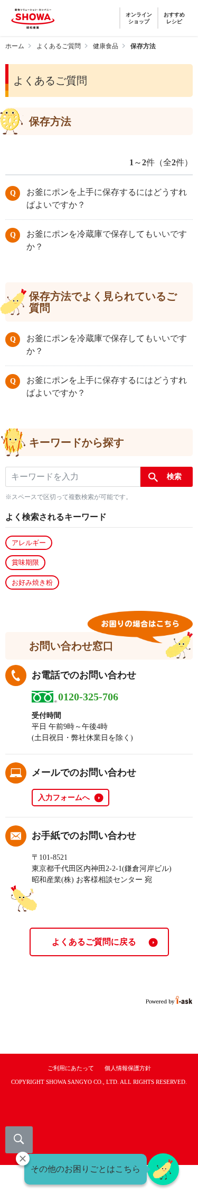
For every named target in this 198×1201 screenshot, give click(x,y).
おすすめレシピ (174, 18)
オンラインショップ (139, 18)
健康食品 (105, 46)
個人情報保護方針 (128, 1068)
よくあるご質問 (58, 46)
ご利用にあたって (71, 1068)
